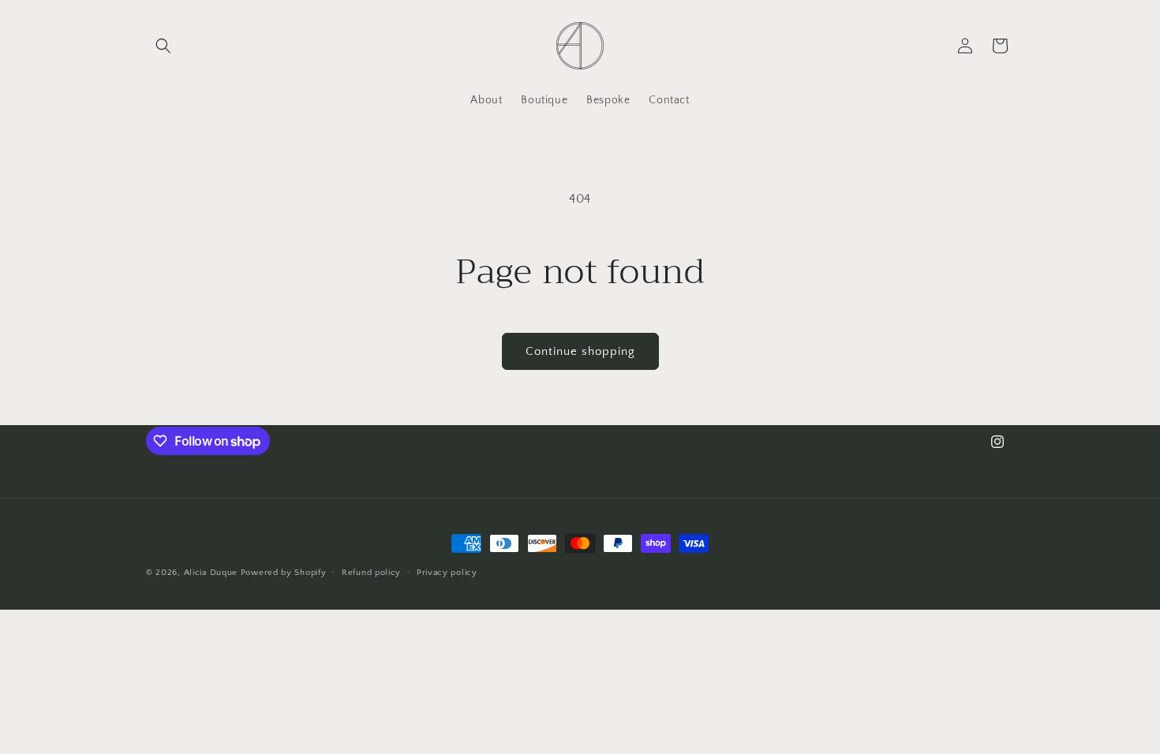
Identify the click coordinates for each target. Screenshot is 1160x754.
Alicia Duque (211, 572)
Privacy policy (447, 572)
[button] (163, 45)
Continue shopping (580, 351)
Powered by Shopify (284, 572)
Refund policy (371, 572)
